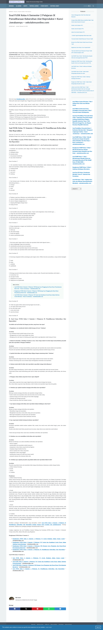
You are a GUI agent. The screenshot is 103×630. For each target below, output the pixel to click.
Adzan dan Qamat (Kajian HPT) (78, 32)
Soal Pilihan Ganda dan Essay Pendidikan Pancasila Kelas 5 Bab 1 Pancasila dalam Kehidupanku (82, 110)
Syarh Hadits (44, 6)
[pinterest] (37, 608)
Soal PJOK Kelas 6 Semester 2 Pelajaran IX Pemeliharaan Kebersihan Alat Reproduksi (38, 568)
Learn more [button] (49, 627)
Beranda (11, 6)
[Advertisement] (37, 39)
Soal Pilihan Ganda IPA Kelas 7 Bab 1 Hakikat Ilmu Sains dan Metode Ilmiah (83, 103)
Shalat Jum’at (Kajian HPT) (77, 25)
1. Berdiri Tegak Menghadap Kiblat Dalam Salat (81, 35)
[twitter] (26, 608)
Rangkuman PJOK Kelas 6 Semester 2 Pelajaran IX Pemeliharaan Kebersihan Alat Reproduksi (39, 549)
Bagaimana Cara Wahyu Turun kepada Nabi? (80, 47)
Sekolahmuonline (20, 99)
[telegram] (60, 608)
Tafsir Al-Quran (33, 6)
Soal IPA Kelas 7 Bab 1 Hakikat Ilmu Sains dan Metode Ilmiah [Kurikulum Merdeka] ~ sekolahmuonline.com (82, 181)
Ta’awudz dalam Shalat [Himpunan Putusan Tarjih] (82, 38)
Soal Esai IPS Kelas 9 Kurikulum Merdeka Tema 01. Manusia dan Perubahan (81, 174)
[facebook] (14, 608)
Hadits (25, 6)
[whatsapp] (49, 608)
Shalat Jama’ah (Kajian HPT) (77, 28)
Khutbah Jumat (54, 6)
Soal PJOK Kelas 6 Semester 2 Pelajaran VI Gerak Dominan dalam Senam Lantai (38, 558)
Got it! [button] (98, 627)
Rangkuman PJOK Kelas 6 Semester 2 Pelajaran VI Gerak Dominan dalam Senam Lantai (39, 538)
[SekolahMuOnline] (17, 1)
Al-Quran (18, 6)
